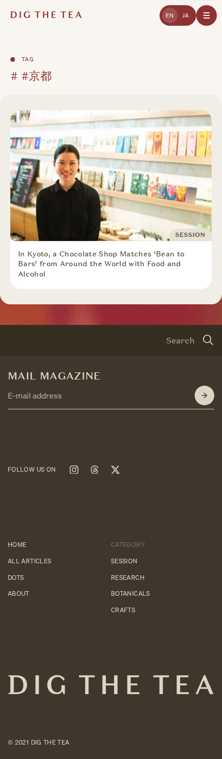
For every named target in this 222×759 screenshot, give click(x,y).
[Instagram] (74, 469)
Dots (16, 577)
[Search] (208, 340)
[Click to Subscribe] (204, 395)
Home (17, 544)
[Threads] (94, 469)
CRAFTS (123, 610)
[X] (115, 469)
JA (185, 15)
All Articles (29, 560)
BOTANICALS (130, 593)
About (18, 593)
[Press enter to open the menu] (206, 15)
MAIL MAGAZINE (54, 376)
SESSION (124, 560)
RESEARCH (128, 577)
